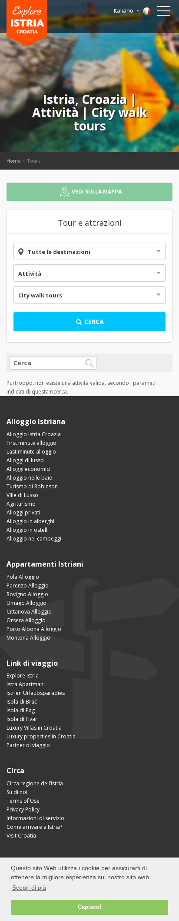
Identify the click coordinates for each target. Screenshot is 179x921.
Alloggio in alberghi (30, 521)
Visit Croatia (21, 835)
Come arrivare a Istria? (34, 827)
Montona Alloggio (28, 637)
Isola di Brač (22, 701)
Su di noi (17, 792)
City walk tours (40, 295)
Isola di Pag (21, 710)
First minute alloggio (31, 443)
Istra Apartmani (26, 684)
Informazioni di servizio (35, 818)
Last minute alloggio (31, 451)
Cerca (93, 321)
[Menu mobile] (163, 12)
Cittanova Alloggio (29, 611)
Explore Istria (23, 675)
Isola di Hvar (22, 719)
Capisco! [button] (89, 907)
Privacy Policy (23, 809)
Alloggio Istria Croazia (34, 434)
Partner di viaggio (28, 745)
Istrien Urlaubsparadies (36, 693)
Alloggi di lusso (25, 460)
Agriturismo (21, 503)
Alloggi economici (28, 469)
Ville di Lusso (22, 495)
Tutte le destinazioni (59, 252)
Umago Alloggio (26, 603)
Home (14, 160)
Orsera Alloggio (26, 620)
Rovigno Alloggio (27, 594)
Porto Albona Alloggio (34, 629)
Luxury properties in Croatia (41, 736)
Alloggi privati (23, 512)
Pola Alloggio (23, 577)
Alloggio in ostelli (28, 530)
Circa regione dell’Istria (35, 783)
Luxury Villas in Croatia (34, 727)
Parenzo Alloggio (28, 585)
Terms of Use (23, 800)
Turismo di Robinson (32, 486)
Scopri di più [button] (29, 887)
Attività (29, 273)
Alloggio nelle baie (29, 477)
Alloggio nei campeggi (34, 538)
